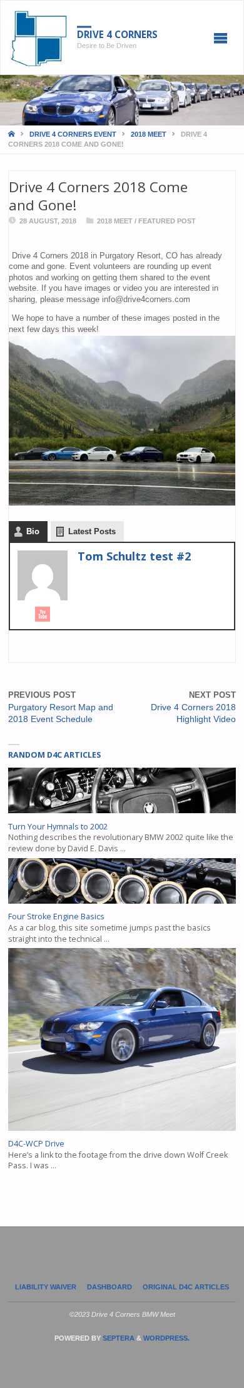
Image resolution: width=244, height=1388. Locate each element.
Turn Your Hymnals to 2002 (58, 826)
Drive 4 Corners (117, 34)
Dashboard (109, 1287)
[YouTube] (42, 614)
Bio (32, 531)
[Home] (12, 134)
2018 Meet (148, 134)
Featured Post (167, 221)
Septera (118, 1338)
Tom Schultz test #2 (134, 556)
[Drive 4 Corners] (39, 38)
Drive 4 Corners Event (72, 134)
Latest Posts (92, 531)
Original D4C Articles (186, 1287)
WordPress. (166, 1338)
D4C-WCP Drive (36, 1143)
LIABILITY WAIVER (45, 1287)
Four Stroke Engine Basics (56, 916)
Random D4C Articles (54, 755)
